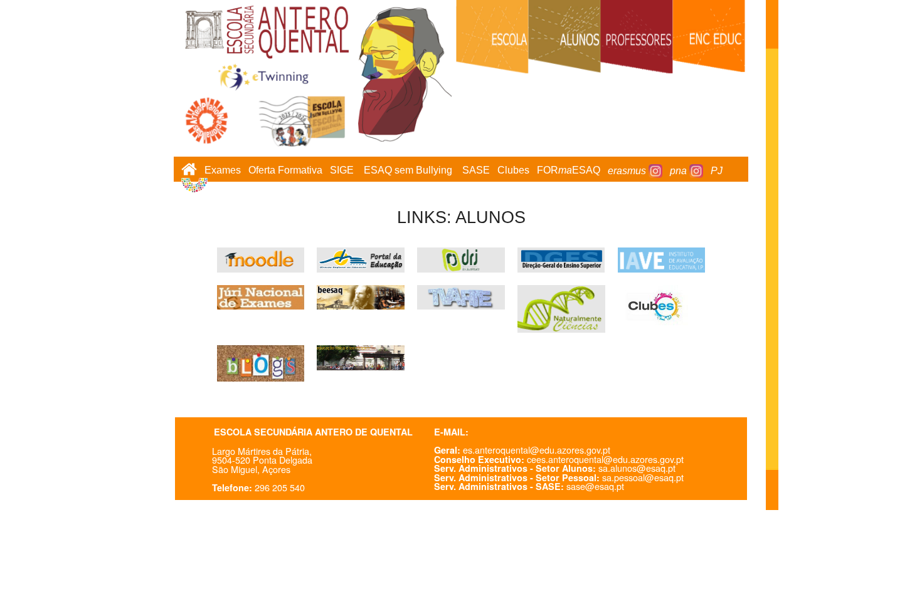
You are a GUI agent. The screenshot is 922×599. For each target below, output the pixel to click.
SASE (476, 170)
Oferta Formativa (285, 170)
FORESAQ (568, 170)
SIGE (342, 170)
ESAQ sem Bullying (408, 170)
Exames (222, 170)
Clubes (513, 170)
